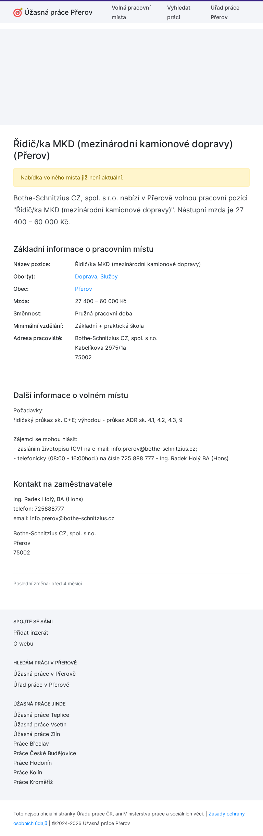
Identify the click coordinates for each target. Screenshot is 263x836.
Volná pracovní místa (131, 12)
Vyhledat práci (178, 12)
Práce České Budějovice (44, 753)
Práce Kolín (27, 772)
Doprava (86, 276)
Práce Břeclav (31, 743)
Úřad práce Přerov (225, 12)
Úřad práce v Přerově (41, 684)
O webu (23, 643)
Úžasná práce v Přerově (44, 673)
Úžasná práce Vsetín (39, 724)
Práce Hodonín (32, 762)
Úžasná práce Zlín (36, 734)
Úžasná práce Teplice (41, 714)
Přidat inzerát (30, 632)
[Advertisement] (131, 77)
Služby (109, 276)
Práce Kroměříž (33, 781)
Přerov (83, 288)
